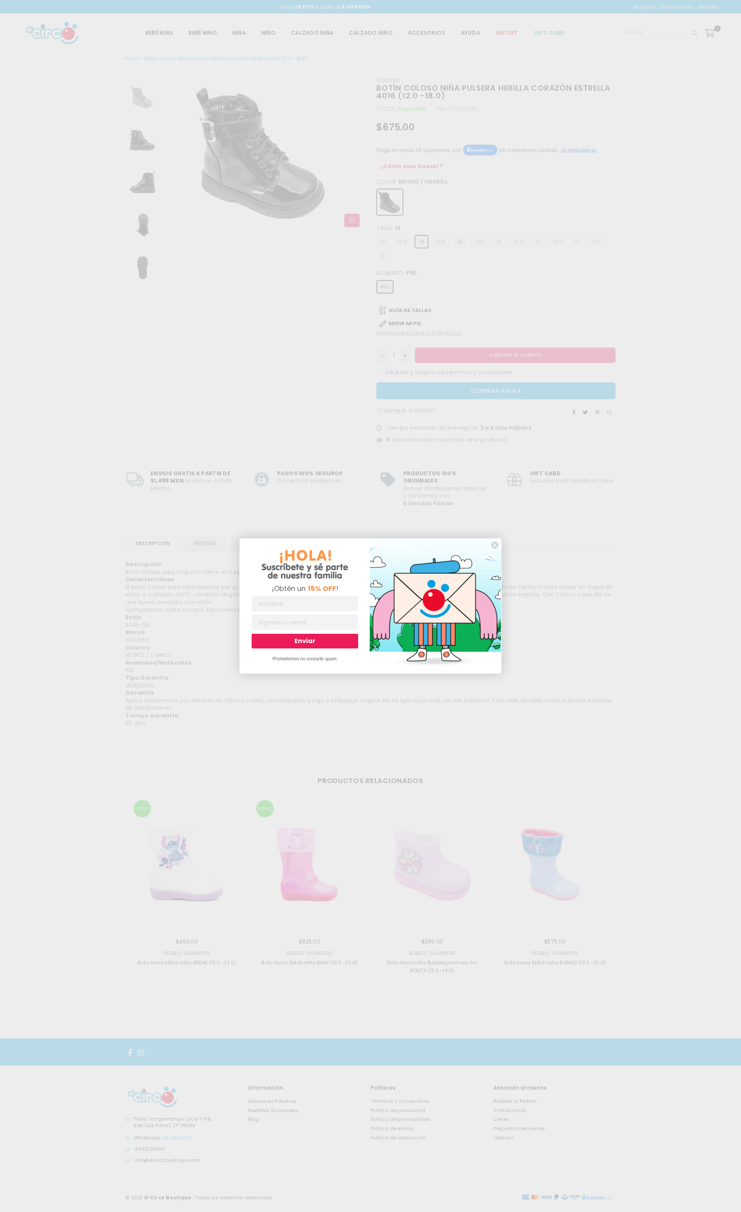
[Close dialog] (495, 545)
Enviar (304, 640)
